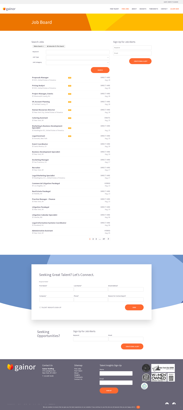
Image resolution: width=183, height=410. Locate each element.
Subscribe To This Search (56, 46)
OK (138, 407)
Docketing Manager (40, 160)
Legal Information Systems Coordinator (49, 223)
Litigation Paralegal (40, 207)
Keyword (36, 52)
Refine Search (38, 46)
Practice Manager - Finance (43, 199)
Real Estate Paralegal (41, 191)
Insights (77, 375)
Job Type (36, 57)
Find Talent (78, 371)
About (76, 373)
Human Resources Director (43, 110)
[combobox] (78, 57)
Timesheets (78, 377)
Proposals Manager (40, 77)
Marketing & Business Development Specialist (47, 127)
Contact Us (78, 379)
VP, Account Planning (41, 102)
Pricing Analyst (38, 85)
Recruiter (36, 168)
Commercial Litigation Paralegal (46, 183)
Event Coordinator (40, 144)
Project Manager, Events (42, 94)
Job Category (37, 62)
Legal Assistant (38, 136)
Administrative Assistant (42, 231)
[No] (181, 407)
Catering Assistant (40, 118)
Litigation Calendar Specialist (44, 215)
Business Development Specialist (46, 152)
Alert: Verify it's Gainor (171, 2)
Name (102, 369)
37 (104, 239)
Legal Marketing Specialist (43, 175)
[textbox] (111, 299)
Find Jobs (77, 369)
